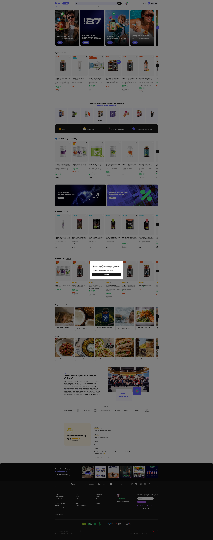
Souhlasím (106, 274)
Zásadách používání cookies (107, 270)
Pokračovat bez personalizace (97, 262)
